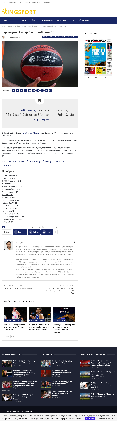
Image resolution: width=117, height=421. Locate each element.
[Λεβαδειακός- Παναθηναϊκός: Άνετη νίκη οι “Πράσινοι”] (7, 363)
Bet (16, 20)
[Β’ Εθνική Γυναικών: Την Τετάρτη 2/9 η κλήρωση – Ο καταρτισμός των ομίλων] (85, 363)
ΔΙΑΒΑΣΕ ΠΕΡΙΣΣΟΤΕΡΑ (106, 418)
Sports (6, 20)
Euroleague (65, 36)
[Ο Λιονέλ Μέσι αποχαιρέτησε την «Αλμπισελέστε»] (46, 363)
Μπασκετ (74, 36)
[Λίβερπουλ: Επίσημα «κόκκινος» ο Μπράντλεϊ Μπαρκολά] (46, 373)
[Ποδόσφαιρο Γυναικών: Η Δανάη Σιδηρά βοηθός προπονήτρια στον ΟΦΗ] (85, 385)
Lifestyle (34, 20)
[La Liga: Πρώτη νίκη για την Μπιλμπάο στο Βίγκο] (46, 384)
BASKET (9, 227)
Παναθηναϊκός (25, 110)
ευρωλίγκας (42, 119)
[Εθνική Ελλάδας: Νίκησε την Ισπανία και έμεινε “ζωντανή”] (15, 314)
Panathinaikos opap (27, 227)
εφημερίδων (104, 77)
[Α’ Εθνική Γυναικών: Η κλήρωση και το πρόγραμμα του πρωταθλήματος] (85, 374)
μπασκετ (45, 227)
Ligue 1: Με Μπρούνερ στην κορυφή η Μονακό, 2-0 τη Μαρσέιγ (62, 393)
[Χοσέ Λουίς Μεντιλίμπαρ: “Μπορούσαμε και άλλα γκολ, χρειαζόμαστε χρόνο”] (7, 373)
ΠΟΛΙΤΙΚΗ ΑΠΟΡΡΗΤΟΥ (32, 3)
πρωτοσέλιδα (94, 77)
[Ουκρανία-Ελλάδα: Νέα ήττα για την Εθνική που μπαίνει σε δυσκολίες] (40, 314)
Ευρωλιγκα (38, 227)
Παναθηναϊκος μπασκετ (51, 36)
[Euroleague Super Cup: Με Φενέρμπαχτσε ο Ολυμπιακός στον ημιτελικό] (64, 314)
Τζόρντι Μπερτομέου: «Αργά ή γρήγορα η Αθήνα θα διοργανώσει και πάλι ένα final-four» (60, 290)
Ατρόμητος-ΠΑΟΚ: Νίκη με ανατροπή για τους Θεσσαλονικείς (23, 397)
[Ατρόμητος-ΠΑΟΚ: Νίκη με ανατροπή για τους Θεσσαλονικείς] (7, 397)
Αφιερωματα (47, 20)
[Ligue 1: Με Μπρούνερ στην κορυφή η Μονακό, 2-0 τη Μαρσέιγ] (46, 394)
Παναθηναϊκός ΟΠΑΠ (55, 227)
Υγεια (24, 20)
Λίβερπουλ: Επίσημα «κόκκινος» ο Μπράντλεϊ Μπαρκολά (61, 373)
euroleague (17, 227)
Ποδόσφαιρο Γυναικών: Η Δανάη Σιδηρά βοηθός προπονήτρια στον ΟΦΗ (103, 385)
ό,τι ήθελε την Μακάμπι (30, 133)
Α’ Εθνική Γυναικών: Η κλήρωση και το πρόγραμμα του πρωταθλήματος (103, 374)
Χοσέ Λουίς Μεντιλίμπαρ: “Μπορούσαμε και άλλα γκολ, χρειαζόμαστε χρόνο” (24, 373)
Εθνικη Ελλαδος (12, 321)
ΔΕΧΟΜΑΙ (90, 419)
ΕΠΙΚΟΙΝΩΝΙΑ (46, 3)
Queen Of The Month (81, 20)
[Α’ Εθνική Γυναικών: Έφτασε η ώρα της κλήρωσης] (85, 396)
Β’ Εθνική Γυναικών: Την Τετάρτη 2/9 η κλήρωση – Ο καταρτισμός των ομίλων (101, 363)
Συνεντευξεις (62, 20)
